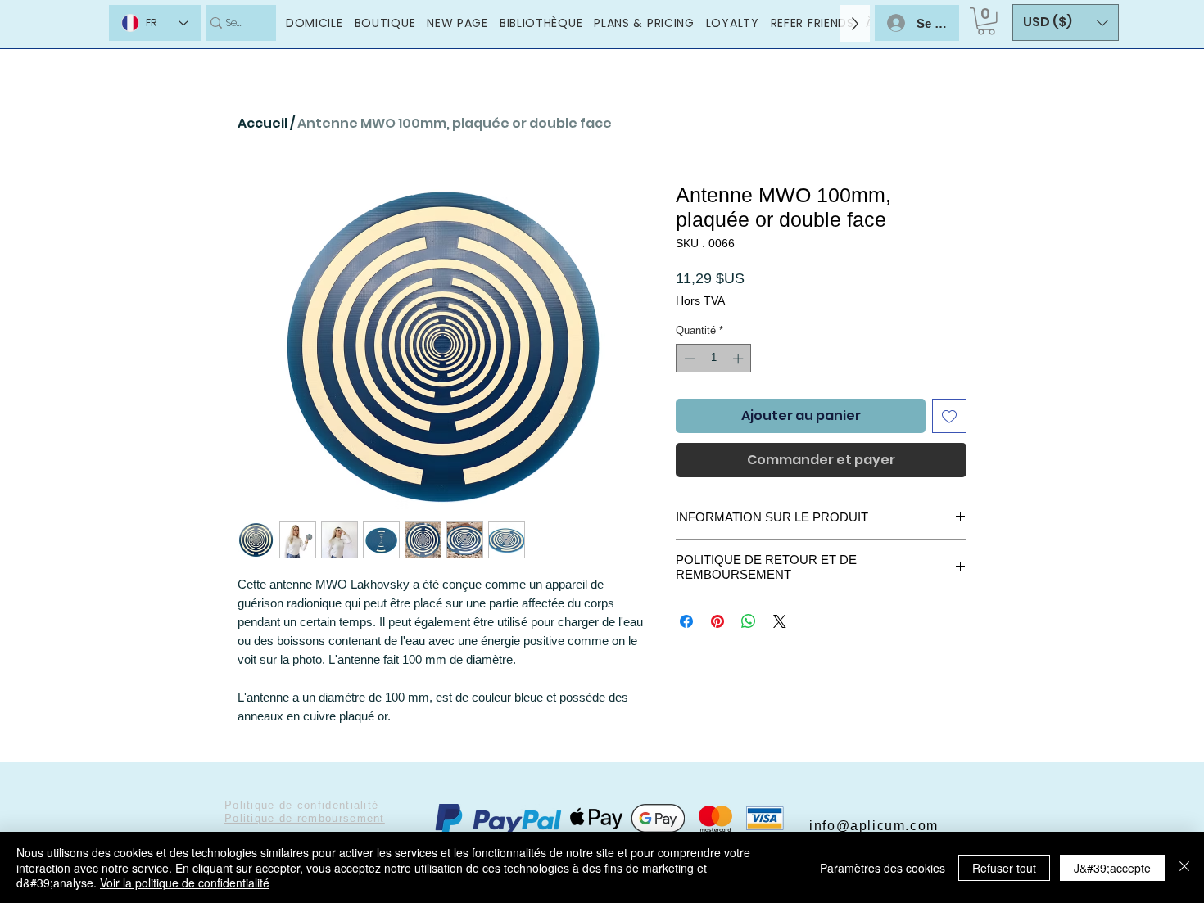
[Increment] (739, 358)
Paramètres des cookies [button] (882, 868)
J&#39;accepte (1112, 868)
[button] (986, 21)
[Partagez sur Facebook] (686, 621)
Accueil (262, 123)
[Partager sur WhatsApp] (748, 621)
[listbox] (1065, 22)
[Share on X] (780, 621)
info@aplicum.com (874, 826)
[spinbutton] (714, 358)
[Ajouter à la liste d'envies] (949, 416)
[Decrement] (688, 358)
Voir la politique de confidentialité (184, 882)
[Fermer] (1184, 867)
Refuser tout (1004, 868)
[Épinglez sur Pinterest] (717, 621)
